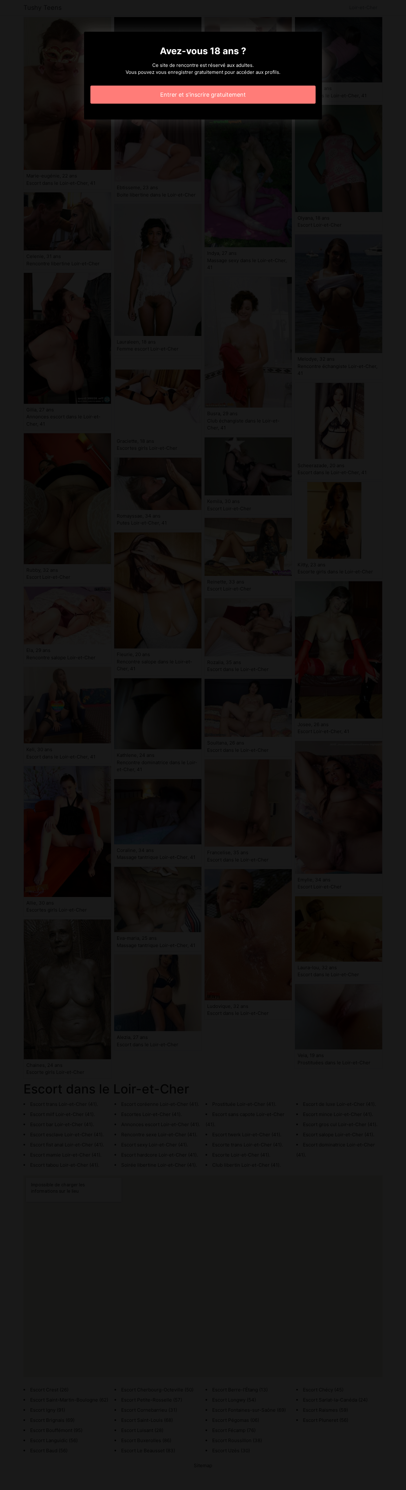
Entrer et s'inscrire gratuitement (203, 94)
